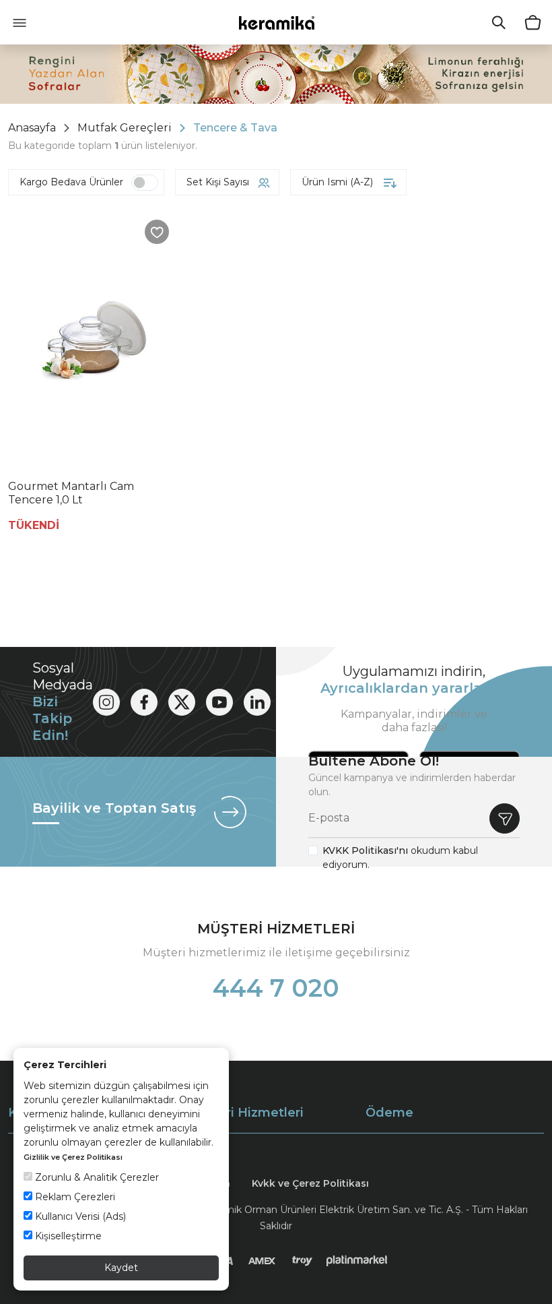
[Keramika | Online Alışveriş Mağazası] (276, 22)
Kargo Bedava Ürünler (71, 182)
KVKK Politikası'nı (365, 850)
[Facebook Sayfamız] (144, 702)
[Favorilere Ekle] (157, 232)
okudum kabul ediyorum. (400, 857)
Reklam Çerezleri (73, 1197)
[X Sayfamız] (181, 702)
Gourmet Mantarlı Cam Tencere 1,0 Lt (71, 493)
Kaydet (121, 1268)
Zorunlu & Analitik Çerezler (95, 1177)
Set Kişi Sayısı (217, 182)
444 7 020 (276, 988)
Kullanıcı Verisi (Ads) (79, 1216)
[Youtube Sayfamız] (219, 702)
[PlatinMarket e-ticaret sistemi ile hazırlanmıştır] (357, 1261)
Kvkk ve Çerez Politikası (310, 1183)
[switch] (144, 183)
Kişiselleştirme (67, 1236)
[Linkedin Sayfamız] (257, 702)
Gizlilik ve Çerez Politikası (73, 1157)
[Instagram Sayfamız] (106, 702)
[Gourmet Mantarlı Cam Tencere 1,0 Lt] (94, 340)
